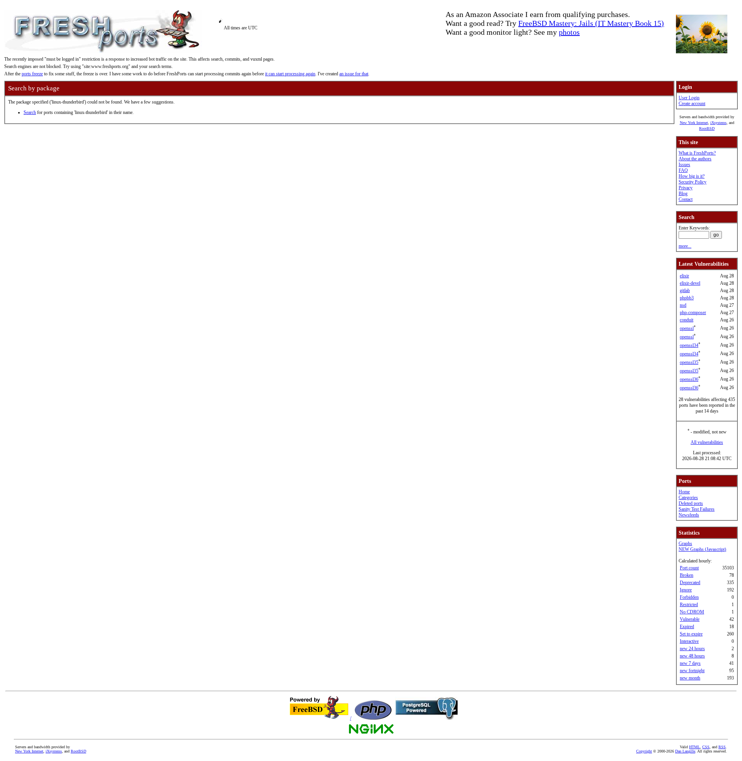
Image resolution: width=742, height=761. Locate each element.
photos (569, 32)
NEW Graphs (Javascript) (702, 549)
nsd (683, 305)
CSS (706, 747)
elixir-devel (690, 283)
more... (685, 246)
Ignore (686, 590)
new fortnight (692, 670)
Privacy (686, 187)
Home (684, 491)
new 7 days (690, 663)
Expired (687, 626)
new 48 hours (692, 656)
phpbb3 (687, 298)
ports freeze (32, 73)
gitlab (685, 290)
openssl (687, 328)
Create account (692, 103)
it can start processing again (290, 73)
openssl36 (689, 379)
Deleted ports (691, 503)
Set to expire (691, 634)
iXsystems (718, 123)
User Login (689, 97)
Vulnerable (689, 619)
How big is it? (692, 176)
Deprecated (690, 582)
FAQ (683, 170)
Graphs (685, 543)
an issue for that (353, 73)
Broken (686, 575)
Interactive (689, 641)
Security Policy (692, 182)
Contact (686, 199)
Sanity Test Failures (697, 509)
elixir (684, 276)
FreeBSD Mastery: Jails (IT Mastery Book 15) (591, 23)
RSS (722, 747)
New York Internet (694, 123)
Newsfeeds (689, 515)
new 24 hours (692, 648)
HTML (694, 747)
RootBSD (707, 128)
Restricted (689, 604)
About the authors (695, 158)
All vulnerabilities (707, 442)
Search (30, 112)
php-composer (693, 312)
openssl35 (689, 362)
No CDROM (692, 612)
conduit (686, 320)
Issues (684, 164)
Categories (688, 497)
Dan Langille (685, 751)
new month (690, 678)
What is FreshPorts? (697, 153)
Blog (683, 193)
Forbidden (689, 597)
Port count (689, 568)
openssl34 (689, 345)
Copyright (644, 751)
